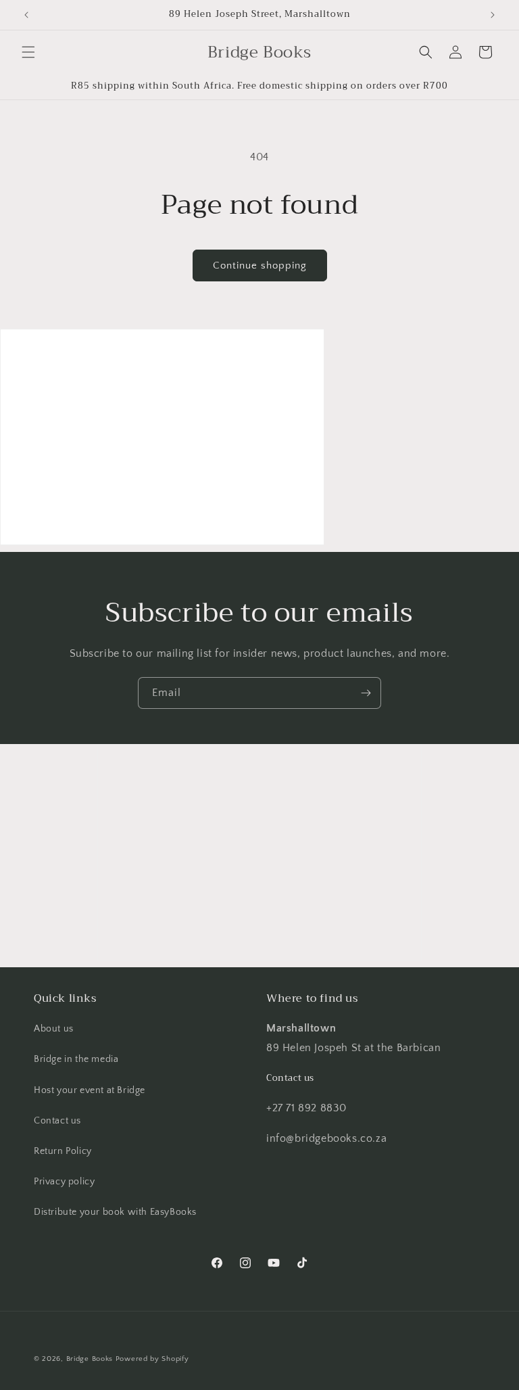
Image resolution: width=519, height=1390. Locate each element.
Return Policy (63, 1151)
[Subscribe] (365, 693)
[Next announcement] (493, 15)
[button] (28, 52)
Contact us (57, 1120)
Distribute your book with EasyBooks (115, 1212)
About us (54, 1028)
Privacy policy (64, 1181)
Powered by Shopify (152, 1359)
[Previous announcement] (26, 15)
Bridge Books (89, 1359)
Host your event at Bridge (89, 1090)
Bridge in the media (76, 1059)
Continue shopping (260, 265)
